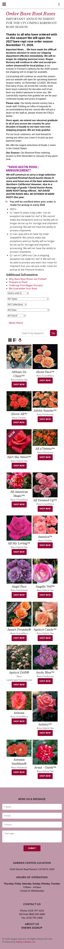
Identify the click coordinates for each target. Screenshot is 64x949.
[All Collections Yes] (17, 304)
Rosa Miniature (19, 764)
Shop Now (19, 384)
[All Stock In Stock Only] (16, 315)
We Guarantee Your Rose (23, 288)
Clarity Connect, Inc (25, 941)
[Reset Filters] (16, 323)
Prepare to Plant (18, 282)
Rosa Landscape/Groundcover (19, 676)
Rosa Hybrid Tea (19, 376)
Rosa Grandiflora (19, 496)
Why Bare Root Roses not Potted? (28, 279)
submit (32, 848)
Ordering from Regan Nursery (26, 285)
